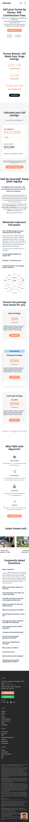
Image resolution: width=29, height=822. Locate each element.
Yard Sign (3, 739)
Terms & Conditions (6, 719)
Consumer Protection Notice (16, 799)
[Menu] (25, 3)
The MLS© (4, 572)
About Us (3, 711)
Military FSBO (4, 741)
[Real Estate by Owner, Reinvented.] (6, 3)
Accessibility (4, 725)
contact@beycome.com (10, 685)
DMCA (2, 723)
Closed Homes (4, 743)
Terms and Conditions (10, 766)
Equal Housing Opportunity (16, 816)
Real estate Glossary (6, 754)
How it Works (4, 752)
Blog (2, 756)
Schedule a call (8, 692)
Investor (3, 717)
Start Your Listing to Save (14, 167)
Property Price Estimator (7, 737)
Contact (3, 750)
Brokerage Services (7, 799)
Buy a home (4, 733)
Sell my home (4, 731)
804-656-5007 (8, 683)
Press (2, 715)
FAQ (2, 758)
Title (2, 735)
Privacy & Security (5, 721)
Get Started (14, 95)
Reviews (3, 713)
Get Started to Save (14, 30)
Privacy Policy (19, 766)
